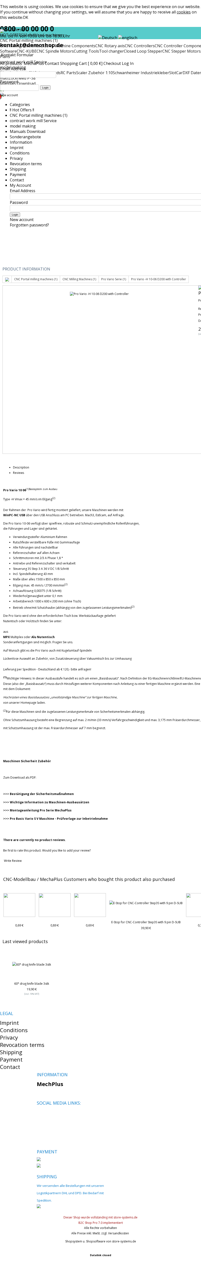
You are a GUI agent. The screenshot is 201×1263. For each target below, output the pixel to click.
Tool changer (111, 51)
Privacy (16, 158)
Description (21, 467)
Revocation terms (26, 163)
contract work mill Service (33, 120)
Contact (52, 63)
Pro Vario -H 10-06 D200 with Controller (158, 279)
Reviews (18, 473)
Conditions (20, 153)
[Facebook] (40, 1114)
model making (23, 126)
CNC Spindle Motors (55, 51)
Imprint (17, 147)
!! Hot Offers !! (22, 110)
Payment (18, 174)
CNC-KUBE (27, 51)
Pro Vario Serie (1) (113, 279)
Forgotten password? (29, 225)
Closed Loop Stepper (143, 51)
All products (11, 63)
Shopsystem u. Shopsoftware (85, 1241)
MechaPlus (34, 63)
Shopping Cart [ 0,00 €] (81, 63)
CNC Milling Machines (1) (79, 279)
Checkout (112, 63)
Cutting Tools (86, 51)
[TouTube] (57, 1114)
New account (9, 95)
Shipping (18, 169)
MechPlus (50, 1084)
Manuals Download (27, 131)
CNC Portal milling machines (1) (38, 115)
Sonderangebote (25, 137)
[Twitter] (48, 1114)
